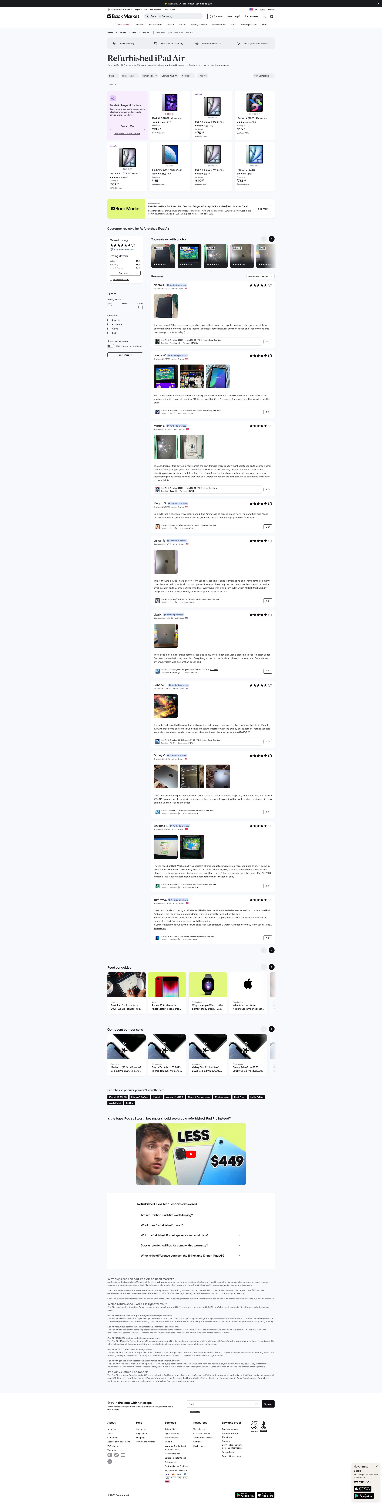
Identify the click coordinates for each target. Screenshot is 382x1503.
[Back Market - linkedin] (109, 1461)
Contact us (141, 1429)
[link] (263, 208)
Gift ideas (197, 1441)
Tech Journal (199, 1429)
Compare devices (201, 1433)
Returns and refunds (145, 1441)
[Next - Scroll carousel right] (272, 239)
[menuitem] (155, 24)
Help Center (142, 1433)
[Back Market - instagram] (109, 1455)
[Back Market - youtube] (123, 1455)
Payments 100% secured (176, 1470)
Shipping (140, 1437)
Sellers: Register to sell (175, 1457)
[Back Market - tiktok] (116, 1455)
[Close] (376, 1466)
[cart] (272, 16)
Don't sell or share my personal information (232, 1446)
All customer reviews (203, 1437)
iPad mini (178, 32)
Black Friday (198, 1446)
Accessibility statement (118, 1441)
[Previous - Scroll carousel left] (264, 239)
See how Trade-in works (127, 133)
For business (251, 16)
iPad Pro (189, 32)
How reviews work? (121, 279)
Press (110, 1433)
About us (111, 1429)
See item (217, 340)
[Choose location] (253, 9)
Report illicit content (231, 1456)
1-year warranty (172, 1433)
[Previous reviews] (264, 950)
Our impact (112, 1437)
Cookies (226, 1441)
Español (271, 9)
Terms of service (230, 1429)
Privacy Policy (228, 1452)
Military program (172, 1453)
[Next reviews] (272, 950)
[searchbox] (175, 16)
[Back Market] (123, 16)
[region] (213, 256)
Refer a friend (171, 1429)
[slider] (110, 307)
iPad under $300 (164, 32)
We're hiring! (113, 1446)
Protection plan (172, 1437)
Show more (160, 928)
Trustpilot (111, 1450)
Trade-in (168, 1441)
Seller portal (170, 1462)
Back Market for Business (176, 1466)
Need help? (233, 16)
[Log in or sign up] (264, 16)
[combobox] (113, 75)
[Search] (147, 16)
